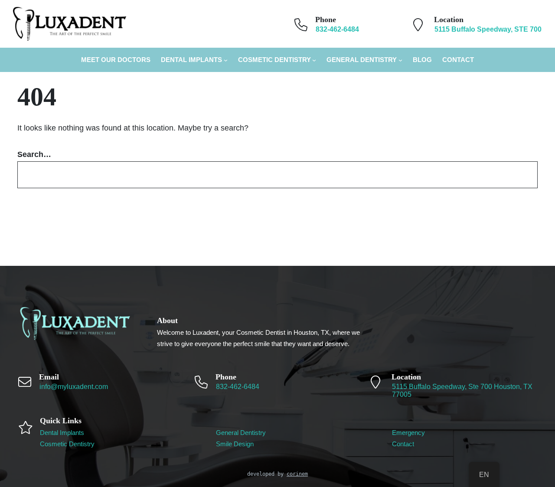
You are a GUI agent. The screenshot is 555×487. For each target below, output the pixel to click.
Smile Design (235, 444)
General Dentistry (361, 59)
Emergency (408, 432)
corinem (297, 474)
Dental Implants (191, 59)
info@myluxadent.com (73, 386)
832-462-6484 (237, 386)
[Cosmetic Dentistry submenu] (314, 60)
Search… (34, 154)
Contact (403, 444)
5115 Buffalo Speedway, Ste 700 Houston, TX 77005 (462, 390)
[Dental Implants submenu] (226, 60)
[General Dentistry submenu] (400, 60)
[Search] (519, 174)
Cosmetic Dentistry (274, 59)
